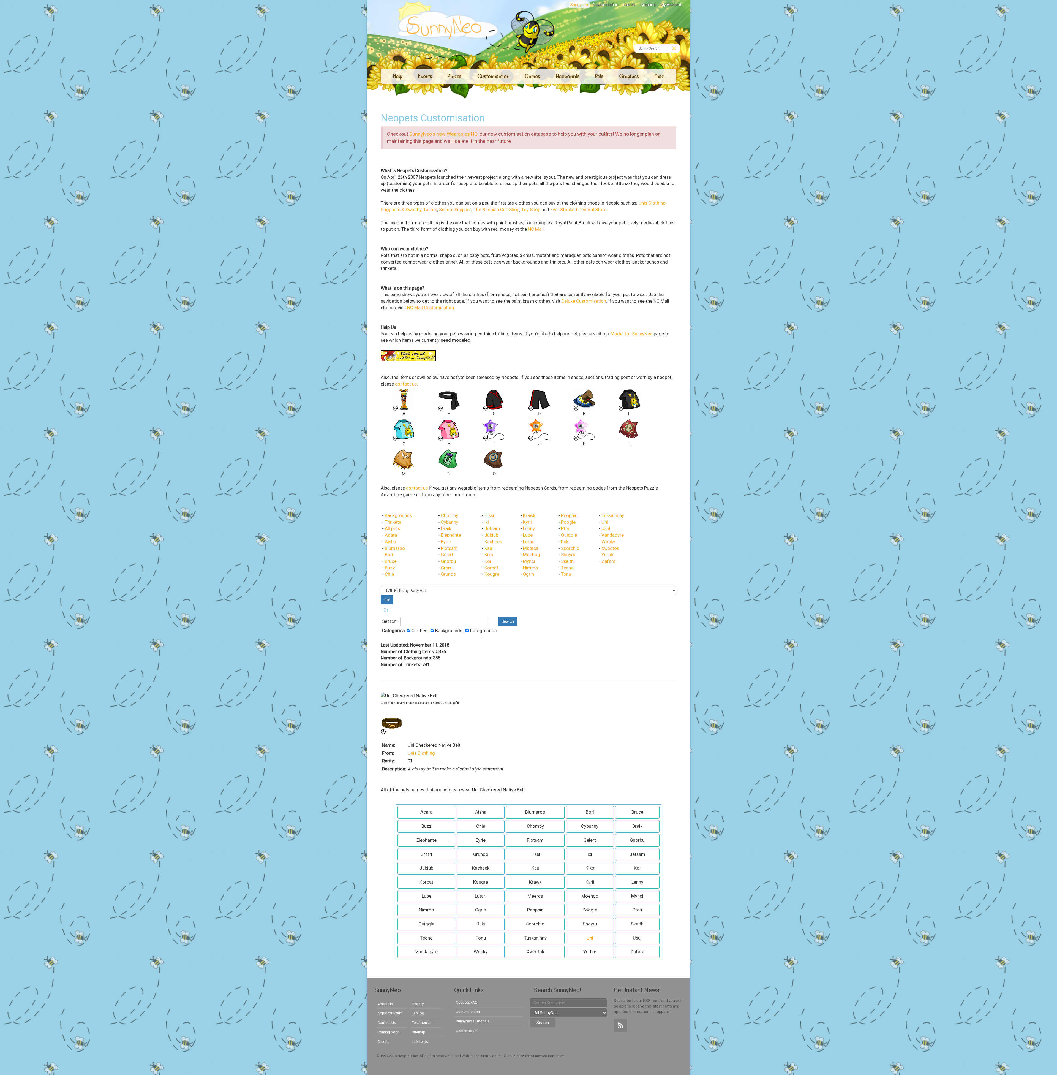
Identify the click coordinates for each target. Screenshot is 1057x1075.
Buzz (390, 568)
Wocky (608, 541)
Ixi (486, 522)
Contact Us (386, 1022)
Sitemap (418, 1032)
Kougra (491, 574)
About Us (385, 1003)
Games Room (467, 1030)
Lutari (529, 541)
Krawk (529, 515)
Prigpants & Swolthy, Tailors (409, 209)
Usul (605, 528)
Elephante (451, 535)
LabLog (418, 1013)
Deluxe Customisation (584, 301)
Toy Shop (530, 209)
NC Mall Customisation (430, 307)
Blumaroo (395, 548)
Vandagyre (612, 535)
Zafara (608, 561)
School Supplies (455, 209)
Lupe (528, 535)
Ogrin (528, 574)
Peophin (569, 515)
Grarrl (447, 568)
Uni (604, 522)
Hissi (489, 515)
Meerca (530, 548)
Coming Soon (388, 1032)
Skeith (567, 561)
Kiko (488, 554)
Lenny (529, 528)
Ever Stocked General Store (578, 209)
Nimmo (530, 568)
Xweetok (610, 548)
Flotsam (449, 548)
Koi (487, 561)
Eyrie (446, 541)
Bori (389, 554)
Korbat (491, 568)
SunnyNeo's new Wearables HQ (443, 134)
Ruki (565, 541)
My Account (671, 4)
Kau (488, 548)
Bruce (391, 561)
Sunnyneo (579, 4)
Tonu (566, 574)
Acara (391, 535)
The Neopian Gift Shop (496, 209)
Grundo (448, 574)
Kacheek (493, 541)
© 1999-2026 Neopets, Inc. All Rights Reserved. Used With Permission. (433, 1056)
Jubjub (491, 535)
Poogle (568, 522)
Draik (446, 528)
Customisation (605, 4)
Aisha (390, 541)
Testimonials (422, 1022)
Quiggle (569, 535)
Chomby (449, 515)
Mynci (529, 561)
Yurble (607, 554)
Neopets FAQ (467, 1002)
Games (629, 4)
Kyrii (527, 522)
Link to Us (420, 1041)
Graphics (648, 4)
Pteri (566, 528)
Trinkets (393, 522)
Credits (383, 1041)
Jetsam (492, 528)
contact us (406, 384)
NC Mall (536, 229)
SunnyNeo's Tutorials (472, 1021)
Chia (389, 574)
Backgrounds (398, 515)
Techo (567, 568)
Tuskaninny (612, 515)
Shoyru (568, 554)
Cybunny (449, 522)
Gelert (447, 554)
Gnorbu (448, 561)
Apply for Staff (389, 1013)
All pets (392, 528)
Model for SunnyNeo (632, 333)
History (418, 1003)
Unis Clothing (652, 203)
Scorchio (570, 548)
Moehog (531, 554)
